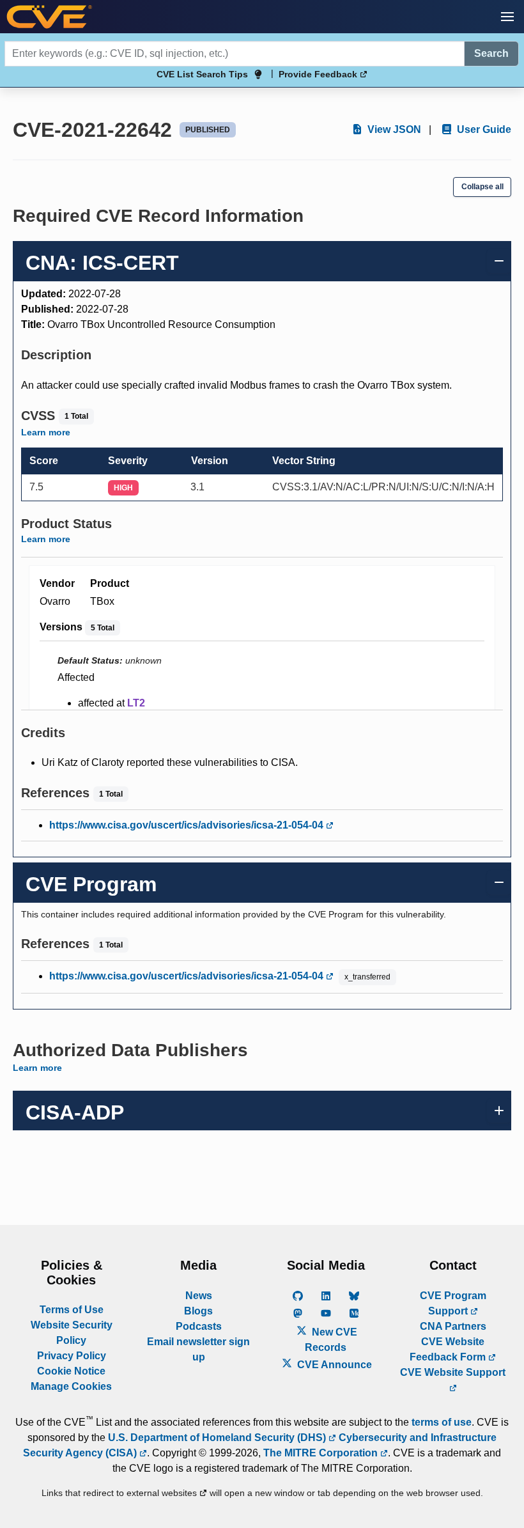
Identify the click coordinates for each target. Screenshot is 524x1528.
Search (491, 53)
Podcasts (199, 1326)
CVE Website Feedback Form (449, 1349)
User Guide (482, 129)
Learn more (45, 432)
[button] (507, 16)
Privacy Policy (71, 1355)
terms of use (442, 1422)
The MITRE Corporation (321, 1452)
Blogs (198, 1311)
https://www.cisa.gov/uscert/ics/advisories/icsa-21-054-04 (187, 825)
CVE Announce (333, 1364)
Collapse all (482, 186)
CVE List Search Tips (202, 74)
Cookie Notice (71, 1371)
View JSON (393, 129)
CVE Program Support (453, 1303)
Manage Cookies (71, 1386)
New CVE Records (331, 1340)
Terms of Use (72, 1309)
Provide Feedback (319, 74)
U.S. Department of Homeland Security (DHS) (218, 1437)
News (198, 1295)
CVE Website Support (452, 1372)
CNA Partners (453, 1326)
